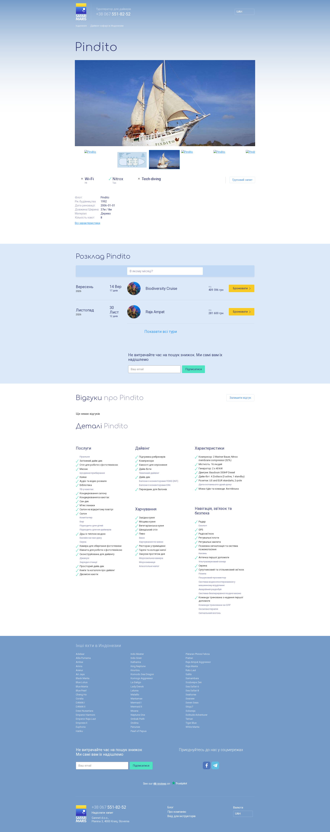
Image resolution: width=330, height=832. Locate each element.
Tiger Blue (191, 722)
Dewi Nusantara (84, 710)
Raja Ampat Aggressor (198, 662)
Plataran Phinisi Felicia (198, 654)
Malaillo (135, 694)
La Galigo (136, 682)
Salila (189, 674)
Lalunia (134, 690)
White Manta (192, 726)
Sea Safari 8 (192, 690)
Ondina (134, 722)
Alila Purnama (83, 658)
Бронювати (240, 288)
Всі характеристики (87, 223)
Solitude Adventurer (196, 714)
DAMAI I (80, 702)
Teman (189, 718)
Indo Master (137, 654)
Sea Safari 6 (192, 686)
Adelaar (80, 654)
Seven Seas (192, 702)
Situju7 (189, 706)
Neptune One (138, 714)
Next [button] (253, 159)
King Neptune (138, 666)
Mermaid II (136, 706)
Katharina (136, 662)
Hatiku (79, 731)
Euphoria (81, 726)
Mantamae (136, 698)
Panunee (135, 726)
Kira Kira (135, 670)
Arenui (79, 670)
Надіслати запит (102, 812)
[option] (165, 103)
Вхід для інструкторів (181, 816)
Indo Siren (136, 658)
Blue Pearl (81, 690)
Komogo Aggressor (142, 678)
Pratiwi (189, 658)
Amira (79, 666)
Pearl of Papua (138, 731)
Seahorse (191, 694)
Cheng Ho (81, 694)
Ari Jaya (80, 674)
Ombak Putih (138, 718)
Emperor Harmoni (85, 714)
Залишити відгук (240, 397)
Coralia (79, 698)
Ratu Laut (191, 670)
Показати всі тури (160, 331)
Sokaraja (190, 710)
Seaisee (190, 698)
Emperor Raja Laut (86, 718)
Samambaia (192, 678)
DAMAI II (80, 706)
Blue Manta (82, 686)
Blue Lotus (81, 682)
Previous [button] (77, 159)
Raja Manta (192, 666)
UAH (239, 11)
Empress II (81, 722)
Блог (170, 807)
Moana (134, 710)
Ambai (79, 662)
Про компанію (176, 811)
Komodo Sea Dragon (142, 674)
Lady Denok (137, 686)
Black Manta (82, 678)
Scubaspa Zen (194, 682)
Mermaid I (136, 702)
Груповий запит (242, 180)
